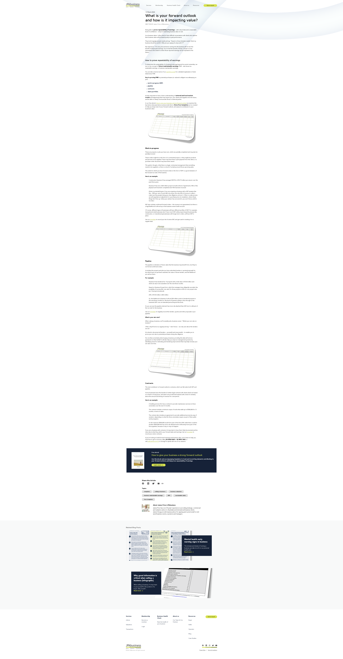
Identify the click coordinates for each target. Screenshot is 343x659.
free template (148, 499)
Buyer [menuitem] (190, 620)
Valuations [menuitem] (129, 624)
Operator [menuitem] (191, 629)
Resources (196, 5)
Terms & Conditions (212, 650)
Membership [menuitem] (146, 616)
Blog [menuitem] (189, 634)
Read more (188, 552)
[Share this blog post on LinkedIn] (148, 483)
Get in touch (210, 5)
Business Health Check (173, 5)
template (153, 219)
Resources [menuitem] (191, 616)
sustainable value (180, 495)
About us (186, 5)
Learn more (158, 465)
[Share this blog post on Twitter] (153, 483)
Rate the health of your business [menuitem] (162, 623)
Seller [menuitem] (190, 624)
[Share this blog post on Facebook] (143, 483)
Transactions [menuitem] (129, 629)
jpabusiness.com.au (153, 441)
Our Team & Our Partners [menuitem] (178, 621)
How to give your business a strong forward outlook (171, 103)
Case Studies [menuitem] (192, 638)
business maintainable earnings (153, 495)
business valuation (176, 491)
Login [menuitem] (143, 626)
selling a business (160, 491)
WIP (169, 495)
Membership (159, 5)
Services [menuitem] (128, 616)
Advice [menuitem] (128, 620)
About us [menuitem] (176, 616)
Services (148, 5)
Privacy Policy (202, 650)
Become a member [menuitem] (145, 621)
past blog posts (170, 72)
